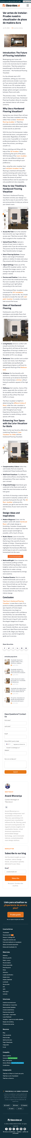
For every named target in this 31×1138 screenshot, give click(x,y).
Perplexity (25, 1105)
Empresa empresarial (8, 1012)
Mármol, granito (7, 958)
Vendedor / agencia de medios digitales (13, 1019)
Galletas (19, 1131)
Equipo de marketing (8, 1022)
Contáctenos (6, 1065)
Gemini (11, 1108)
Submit (15, 772)
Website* (7, 750)
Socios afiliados (13, 1063)
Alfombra (5, 972)
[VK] (26, 648)
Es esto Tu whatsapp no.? (13, 747)
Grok (21, 1108)
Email (7, 868)
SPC (4, 987)
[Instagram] (13, 648)
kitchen (19, 380)
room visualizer (21, 156)
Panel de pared (7, 967)
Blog (4, 1032)
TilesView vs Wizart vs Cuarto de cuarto (13, 1073)
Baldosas (5, 955)
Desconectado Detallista (9, 1007)
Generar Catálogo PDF (9, 937)
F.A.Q (4, 1047)
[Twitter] (9, 648)
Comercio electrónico (8, 1010)
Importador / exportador (9, 1014)
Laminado (5, 982)
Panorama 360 (8, 935)
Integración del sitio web (9, 939)
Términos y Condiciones (9, 1131)
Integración (6, 1045)
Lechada (5, 994)
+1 (8, 744)
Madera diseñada (7, 979)
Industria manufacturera (9, 1002)
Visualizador (6, 932)
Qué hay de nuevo (7, 1040)
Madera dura (6, 977)
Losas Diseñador (7, 1017)
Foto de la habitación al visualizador (12, 942)
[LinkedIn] (17, 648)
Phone (12, 741)
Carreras (10, 1058)
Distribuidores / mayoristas (10, 1005)
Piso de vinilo (6, 984)
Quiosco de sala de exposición (10, 944)
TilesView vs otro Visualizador (10, 1076)
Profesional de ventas (8, 1024)
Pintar (4, 970)
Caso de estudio (7, 1035)
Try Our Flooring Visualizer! (15, 556)
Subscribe (15, 878)
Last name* (8, 726)
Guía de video (6, 1037)
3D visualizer (14, 151)
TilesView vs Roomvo (8, 1078)
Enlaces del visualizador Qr (10, 947)
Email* (6, 734)
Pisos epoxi (6, 991)
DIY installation (18, 292)
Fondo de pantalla (7, 965)
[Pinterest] (21, 648)
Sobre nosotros (7, 1055)
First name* (8, 720)
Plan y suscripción (7, 1060)
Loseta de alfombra (8, 974)
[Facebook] (4, 648)
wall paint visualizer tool (14, 168)
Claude (16, 1105)
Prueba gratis (26, 1)
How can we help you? (10, 759)
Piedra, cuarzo (6, 960)
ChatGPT (8, 1105)
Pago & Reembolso (7, 1042)
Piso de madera (7, 962)
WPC (4, 989)
